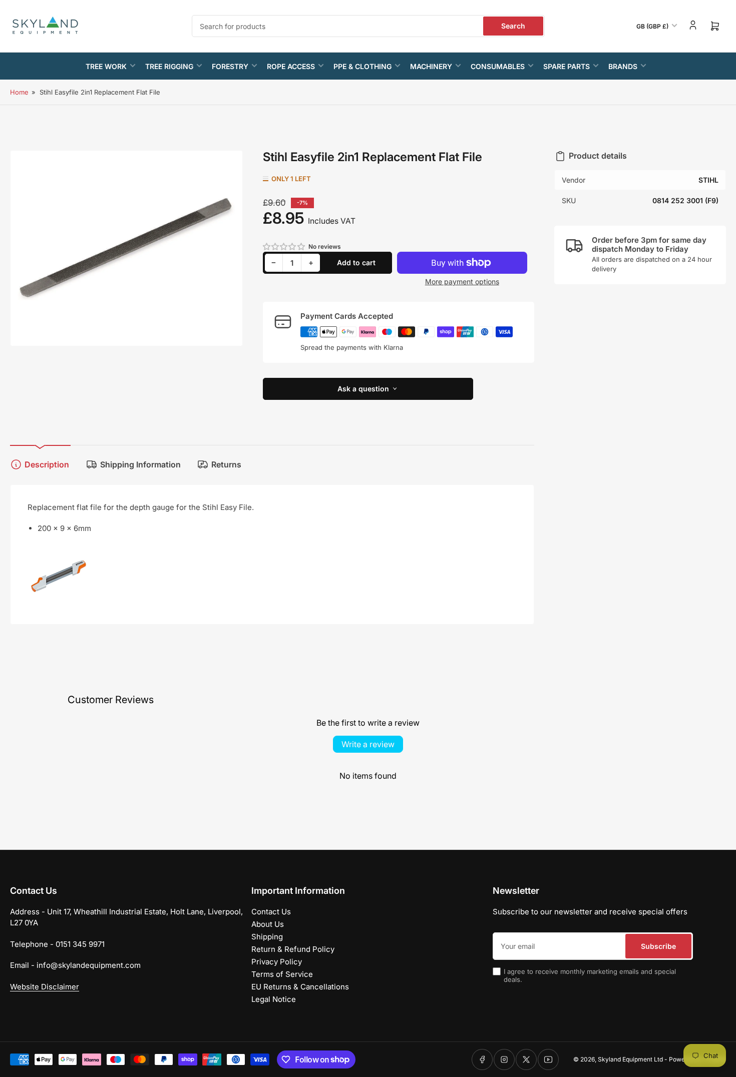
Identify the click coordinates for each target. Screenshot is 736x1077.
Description (47, 464)
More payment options (462, 281)
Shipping (267, 936)
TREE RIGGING (169, 66)
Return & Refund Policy (292, 949)
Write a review (368, 744)
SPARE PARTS (566, 66)
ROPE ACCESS (291, 66)
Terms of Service (282, 974)
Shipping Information (140, 464)
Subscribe (658, 946)
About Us (267, 924)
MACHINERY (431, 66)
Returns (226, 464)
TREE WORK (106, 66)
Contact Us (271, 911)
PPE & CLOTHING (362, 66)
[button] (284, 246)
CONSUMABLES (498, 66)
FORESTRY (230, 66)
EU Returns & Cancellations (300, 986)
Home (19, 92)
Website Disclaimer (44, 986)
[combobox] (368, 26)
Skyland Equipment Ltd (630, 1059)
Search (513, 26)
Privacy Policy (276, 961)
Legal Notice (273, 999)
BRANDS (622, 66)
